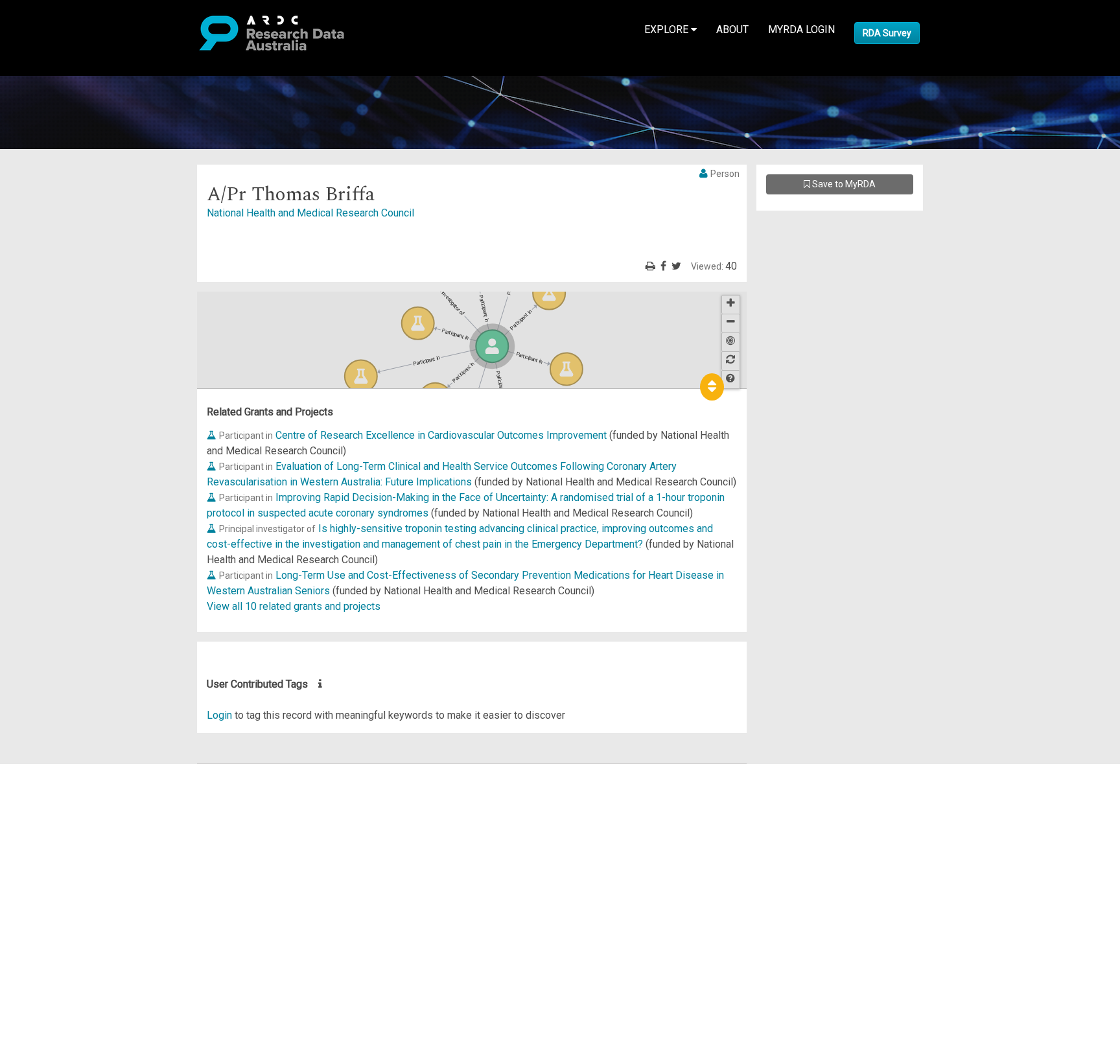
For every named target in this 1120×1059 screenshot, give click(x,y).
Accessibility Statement (94, 919)
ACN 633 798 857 (40, 943)
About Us (61, 771)
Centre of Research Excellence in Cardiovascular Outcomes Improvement (441, 435)
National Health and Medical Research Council (310, 213)
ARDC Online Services (90, 849)
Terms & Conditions (84, 888)
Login (219, 715)
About (732, 29)
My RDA (58, 787)
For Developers (75, 834)
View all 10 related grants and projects (293, 606)
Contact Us (64, 803)
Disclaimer (64, 818)
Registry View (72, 865)
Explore (667, 29)
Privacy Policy (72, 904)
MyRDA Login (801, 29)
